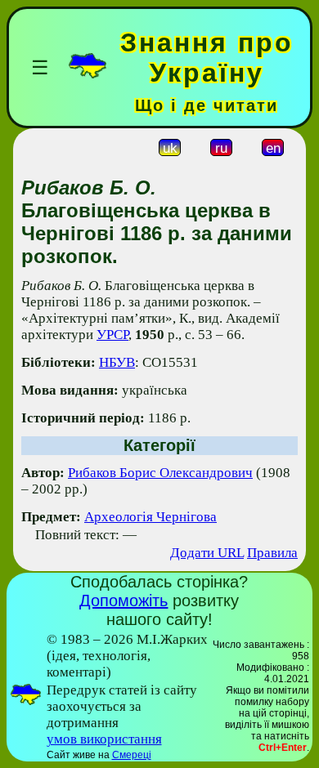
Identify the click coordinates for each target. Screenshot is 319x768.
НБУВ (117, 362)
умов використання (104, 739)
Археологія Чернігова (150, 517)
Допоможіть (123, 600)
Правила (272, 552)
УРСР (112, 334)
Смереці (131, 755)
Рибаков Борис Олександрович (160, 472)
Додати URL (207, 552)
